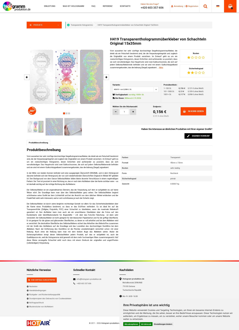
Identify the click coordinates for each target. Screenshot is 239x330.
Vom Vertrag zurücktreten (43, 280)
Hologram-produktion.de (111, 323)
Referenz (108, 6)
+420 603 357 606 (84, 283)
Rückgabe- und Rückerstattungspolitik (44, 294)
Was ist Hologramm (73, 6)
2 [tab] (66, 113)
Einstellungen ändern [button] (163, 324)
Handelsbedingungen (37, 290)
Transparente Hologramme (80, 25)
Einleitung (49, 6)
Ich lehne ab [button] (146, 324)
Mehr (161, 67)
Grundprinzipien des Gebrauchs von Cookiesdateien (50, 298)
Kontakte (125, 6)
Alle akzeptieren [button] (131, 324)
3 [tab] (69, 113)
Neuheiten (33, 286)
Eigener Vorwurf (201, 136)
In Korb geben (196, 111)
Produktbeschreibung (38, 143)
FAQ (93, 6)
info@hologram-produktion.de (89, 279)
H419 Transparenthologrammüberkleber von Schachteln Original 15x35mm (128, 25)
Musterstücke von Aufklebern (41, 306)
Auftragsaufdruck (36, 303)
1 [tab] (64, 113)
